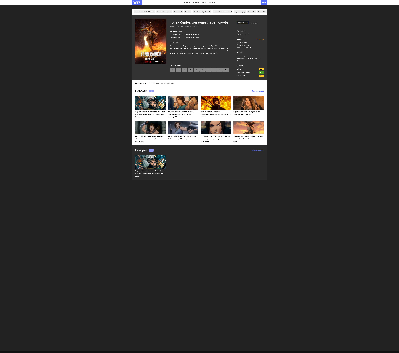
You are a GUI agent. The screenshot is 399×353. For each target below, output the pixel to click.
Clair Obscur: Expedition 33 (202, 12)
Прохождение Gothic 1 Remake (144, 12)
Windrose (188, 12)
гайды (203, 2)
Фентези (250, 58)
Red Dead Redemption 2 (265, 12)
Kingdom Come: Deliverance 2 (222, 12)
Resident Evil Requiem (164, 12)
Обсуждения (169, 83)
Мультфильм (241, 58)
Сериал (239, 61)
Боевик (239, 56)
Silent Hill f (251, 12)
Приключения (248, 56)
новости (187, 2)
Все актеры (260, 39)
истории (196, 2)
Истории (159, 83)
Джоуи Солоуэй (242, 34)
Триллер (257, 58)
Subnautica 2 (178, 12)
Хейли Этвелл (242, 43)
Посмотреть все (258, 91)
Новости (151, 83)
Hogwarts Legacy (240, 12)
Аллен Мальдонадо (244, 48)
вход (264, 2)
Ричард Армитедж (243, 45)
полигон (212, 2)
